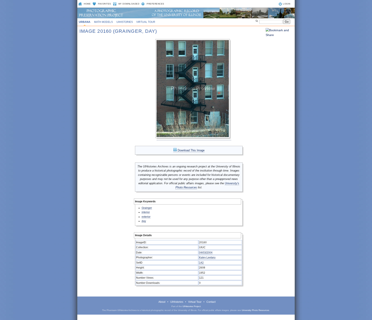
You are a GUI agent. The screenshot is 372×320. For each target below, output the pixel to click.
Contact (210, 302)
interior (146, 212)
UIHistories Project (192, 306)
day (144, 221)
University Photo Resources (255, 310)
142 (201, 262)
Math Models (103, 22)
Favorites (104, 4)
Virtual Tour (145, 22)
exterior (146, 216)
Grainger (147, 207)
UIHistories (124, 22)
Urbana (84, 22)
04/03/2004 (205, 252)
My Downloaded (129, 4)
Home (87, 4)
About (161, 302)
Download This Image (191, 150)
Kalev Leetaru (207, 257)
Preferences (155, 4)
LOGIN (286, 4)
